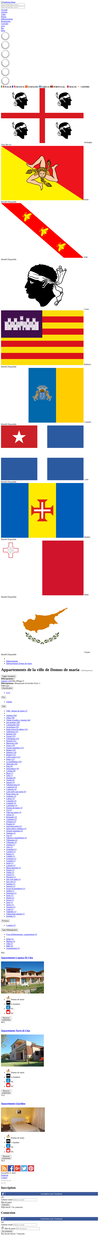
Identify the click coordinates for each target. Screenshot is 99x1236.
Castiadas (11, 819)
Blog (3, 30)
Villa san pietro (13, 812)
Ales (9, 847)
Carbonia (11, 789)
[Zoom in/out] (10, 1180)
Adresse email (7, 1200)
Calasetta (11, 801)
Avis (3, 26)
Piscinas (11, 877)
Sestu (9, 895)
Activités (4, 24)
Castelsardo (12, 725)
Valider (9, 702)
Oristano (11, 822)
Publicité (4, 1175)
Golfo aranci (13, 757)
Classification (7, 688)
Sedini (10, 891)
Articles (4, 12)
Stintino (11, 752)
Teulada (10, 778)
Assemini (11, 849)
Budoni (11, 734)
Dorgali (11, 741)
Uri (9, 810)
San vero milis (13, 879)
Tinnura (10, 907)
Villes (3, 14)
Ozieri (10, 875)
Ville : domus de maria (16, 711)
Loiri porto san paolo (16, 792)
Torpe (10, 745)
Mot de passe (6, 1202)
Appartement (13, 948)
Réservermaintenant (6, 1019)
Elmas (10, 854)
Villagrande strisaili (15, 914)
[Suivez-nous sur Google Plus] (17, 1171)
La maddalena (14, 762)
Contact (4, 1178)
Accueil (4, 10)
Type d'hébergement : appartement (21, 934)
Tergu (10, 905)
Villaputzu (11, 840)
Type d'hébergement (9, 930)
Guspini (10, 861)
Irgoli (9, 863)
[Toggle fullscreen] (7, 1180)
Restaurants (5, 21)
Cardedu (11, 803)
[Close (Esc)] (2, 1180)
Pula (9, 766)
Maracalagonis (13, 868)
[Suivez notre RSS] (4, 1171)
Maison (10, 941)
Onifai (10, 872)
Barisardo (11, 817)
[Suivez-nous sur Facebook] (11, 1171)
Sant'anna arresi (14, 826)
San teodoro (13, 722)
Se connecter (17, 1207)
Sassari (10, 782)
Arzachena (12, 727)
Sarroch (10, 886)
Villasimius (12, 738)
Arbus (10, 815)
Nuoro (10, 870)
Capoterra (11, 787)
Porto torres (12, 794)
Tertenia (11, 833)
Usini (9, 909)
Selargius (11, 893)
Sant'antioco (12, 768)
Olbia (10, 718)
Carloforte (11, 805)
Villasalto (11, 842)
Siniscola (11, 764)
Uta (9, 835)
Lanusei (10, 865)
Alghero (11, 715)
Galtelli (10, 856)
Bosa (9, 773)
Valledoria (12, 732)
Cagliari (10, 771)
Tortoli (10, 780)
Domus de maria (14, 808)
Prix (3, 697)
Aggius (10, 845)
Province (5, 921)
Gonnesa (11, 858)
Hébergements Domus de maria (19, 663)
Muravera (12, 743)
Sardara (10, 884)
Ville (3, 706)
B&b (9, 946)
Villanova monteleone (16, 838)
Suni (9, 902)
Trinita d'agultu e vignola (18, 720)
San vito (11, 882)
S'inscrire (21, 1234)
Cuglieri (11, 852)
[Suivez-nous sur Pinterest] (31, 1171)
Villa (9, 944)
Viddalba (11, 912)
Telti (9, 775)
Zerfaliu (10, 916)
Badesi (11, 750)
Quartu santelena (15, 748)
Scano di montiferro (15, 888)
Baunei (11, 755)
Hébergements (7, 19)
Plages (3, 17)
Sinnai (10, 898)
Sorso (10, 900)
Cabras (10, 798)
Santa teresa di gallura (17, 729)
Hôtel (10, 939)
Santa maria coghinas (16, 828)
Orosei (10, 736)
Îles (2, 28)
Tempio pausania (14, 831)
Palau (10, 759)
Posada (10, 824)
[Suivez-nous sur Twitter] (24, 1171)
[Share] (5, 1180)
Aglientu (11, 796)
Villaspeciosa (13, 785)
